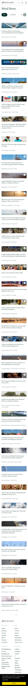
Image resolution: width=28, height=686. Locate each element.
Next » (16, 615)
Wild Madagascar (6, 649)
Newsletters (18, 637)
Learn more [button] (5, 679)
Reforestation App (7, 656)
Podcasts (4, 630)
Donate (17, 633)
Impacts (17, 635)
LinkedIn (17, 649)
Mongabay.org (5, 654)
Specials (4, 635)
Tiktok (16, 660)
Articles (4, 633)
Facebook (17, 658)
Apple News (18, 672)
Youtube (17, 654)
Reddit (16, 663)
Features (4, 640)
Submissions (18, 640)
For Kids (4, 651)
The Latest (4, 642)
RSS (4, 14)
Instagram (17, 651)
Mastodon (17, 667)
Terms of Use (18, 642)
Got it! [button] (14, 683)
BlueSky (17, 665)
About (16, 628)
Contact (17, 630)
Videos (3, 628)
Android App (18, 670)
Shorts (3, 637)
